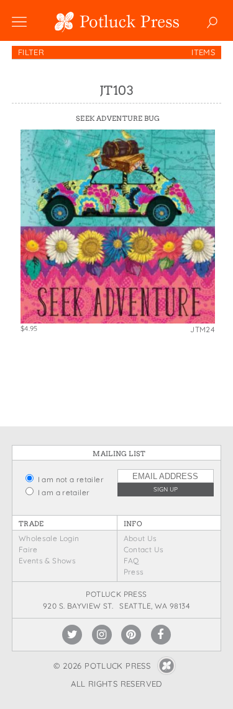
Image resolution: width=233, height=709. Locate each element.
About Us (140, 538)
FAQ (131, 560)
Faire (28, 549)
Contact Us (144, 549)
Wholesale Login (49, 538)
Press (134, 571)
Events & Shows (47, 560)
